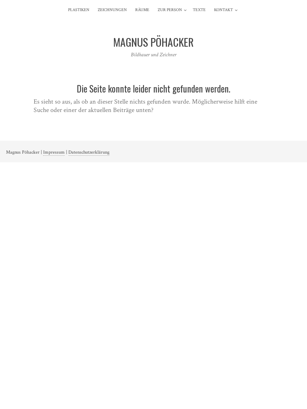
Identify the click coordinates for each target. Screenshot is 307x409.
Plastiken (78, 10)
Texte (199, 10)
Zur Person (170, 10)
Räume (142, 10)
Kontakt (223, 10)
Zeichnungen (112, 10)
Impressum (54, 152)
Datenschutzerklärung (88, 152)
